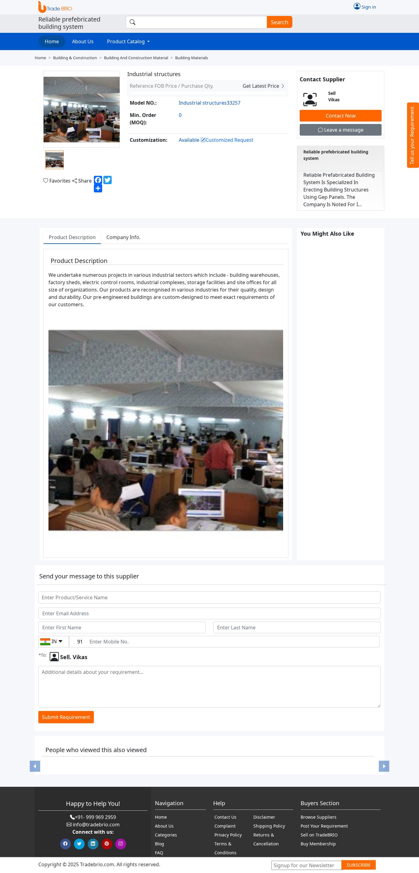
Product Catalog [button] (126, 41)
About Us (83, 41)
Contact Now (341, 115)
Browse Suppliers (318, 817)
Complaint (225, 826)
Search (279, 22)
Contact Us (225, 817)
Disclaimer (264, 817)
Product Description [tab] (72, 237)
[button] (35, 766)
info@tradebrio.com (96, 824)
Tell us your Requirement (412, 135)
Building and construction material (136, 57)
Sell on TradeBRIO (319, 835)
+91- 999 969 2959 (95, 817)
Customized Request (229, 140)
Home (52, 41)
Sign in (368, 7)
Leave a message (343, 129)
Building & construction (75, 57)
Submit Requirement (66, 717)
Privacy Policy (228, 835)
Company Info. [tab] (123, 237)
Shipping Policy (269, 826)
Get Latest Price (261, 86)
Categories (166, 835)
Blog (159, 844)
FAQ (159, 853)
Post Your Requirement (324, 826)
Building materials (191, 57)
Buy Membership (318, 844)
